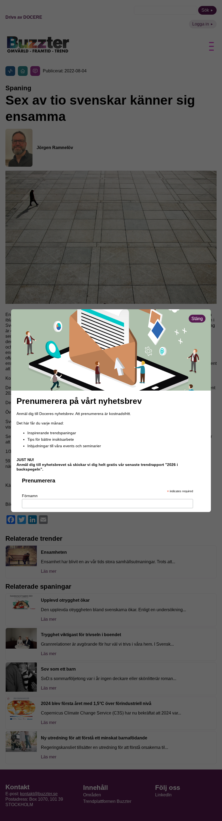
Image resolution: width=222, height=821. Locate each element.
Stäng (197, 318)
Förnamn (30, 496)
